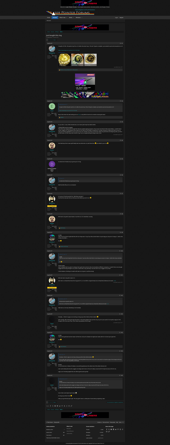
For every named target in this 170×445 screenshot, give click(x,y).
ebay (79, 114)
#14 (122, 332)
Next (54, 39)
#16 (122, 375)
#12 (122, 295)
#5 (122, 158)
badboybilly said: (62, 104)
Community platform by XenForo (77, 443)
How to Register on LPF (81, 9)
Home (48, 17)
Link (115, 280)
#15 (122, 351)
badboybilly (49, 37)
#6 (122, 175)
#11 (122, 275)
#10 (122, 251)
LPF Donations (91, 9)
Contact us (99, 422)
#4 (122, 140)
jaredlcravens (100, 438)
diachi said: (61, 354)
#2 (122, 101)
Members (78, 17)
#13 (122, 314)
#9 (122, 232)
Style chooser (50, 422)
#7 (122, 193)
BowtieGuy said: (62, 298)
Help (117, 422)
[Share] (120, 43)
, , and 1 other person (69, 69)
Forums (55, 17)
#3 (122, 121)
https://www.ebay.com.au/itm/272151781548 (68, 50)
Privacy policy (112, 422)
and (64, 246)
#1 (122, 43)
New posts (49, 20)
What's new (62, 17)
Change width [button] (56, 422)
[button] (67, 17)
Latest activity (69, 433)
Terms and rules (106, 422)
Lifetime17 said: (62, 254)
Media (70, 17)
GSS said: (61, 178)
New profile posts (70, 431)
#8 (122, 213)
